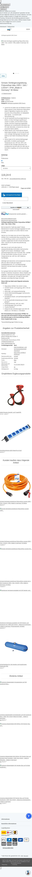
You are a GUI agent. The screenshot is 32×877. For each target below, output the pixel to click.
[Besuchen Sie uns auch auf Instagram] (2, 853)
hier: (21, 322)
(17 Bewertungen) (6, 93)
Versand (26, 856)
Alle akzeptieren (5, 4)
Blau (2, 162)
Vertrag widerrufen (8, 848)
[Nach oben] (0, 868)
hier (15, 319)
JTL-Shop (9, 864)
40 (14, 367)
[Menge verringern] (2, 199)
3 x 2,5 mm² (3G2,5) (19, 364)
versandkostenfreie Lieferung (18, 178)
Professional (4, 158)
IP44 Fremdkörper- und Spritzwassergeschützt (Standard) (20, 349)
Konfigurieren (4, 7)
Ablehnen (3, 9)
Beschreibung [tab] (5, 218)
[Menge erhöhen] (29, 199)
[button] (18, 29)
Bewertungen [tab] (12, 218)
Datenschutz (11, 26)
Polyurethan (17, 313)
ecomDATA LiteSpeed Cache (23, 864)
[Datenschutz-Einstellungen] (0, 1)
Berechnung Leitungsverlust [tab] (9, 220)
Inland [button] (17, 187)
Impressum (3, 26)
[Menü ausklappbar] (3, 29)
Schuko (16, 356)
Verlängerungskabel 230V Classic (16, 103)
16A (15, 362)
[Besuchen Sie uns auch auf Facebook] (2, 851)
